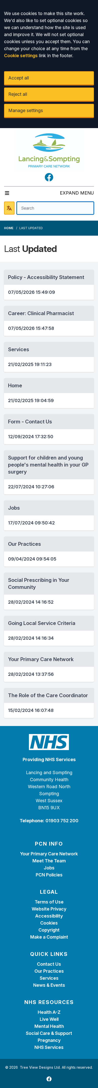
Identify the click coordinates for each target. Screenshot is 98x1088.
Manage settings (25, 110)
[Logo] (49, 150)
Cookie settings (21, 55)
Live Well (49, 1019)
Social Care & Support (49, 1033)
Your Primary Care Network (49, 853)
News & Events (49, 985)
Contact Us (49, 964)
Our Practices (49, 971)
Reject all (17, 94)
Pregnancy (49, 1040)
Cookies (49, 923)
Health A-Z (49, 1012)
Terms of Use (49, 901)
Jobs (49, 867)
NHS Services (49, 1047)
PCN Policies (49, 874)
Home (8, 228)
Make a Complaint (49, 937)
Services (49, 978)
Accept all (18, 77)
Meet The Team (49, 860)
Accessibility (49, 916)
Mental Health (49, 1026)
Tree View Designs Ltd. (40, 1067)
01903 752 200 (61, 820)
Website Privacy (49, 909)
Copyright (49, 930)
